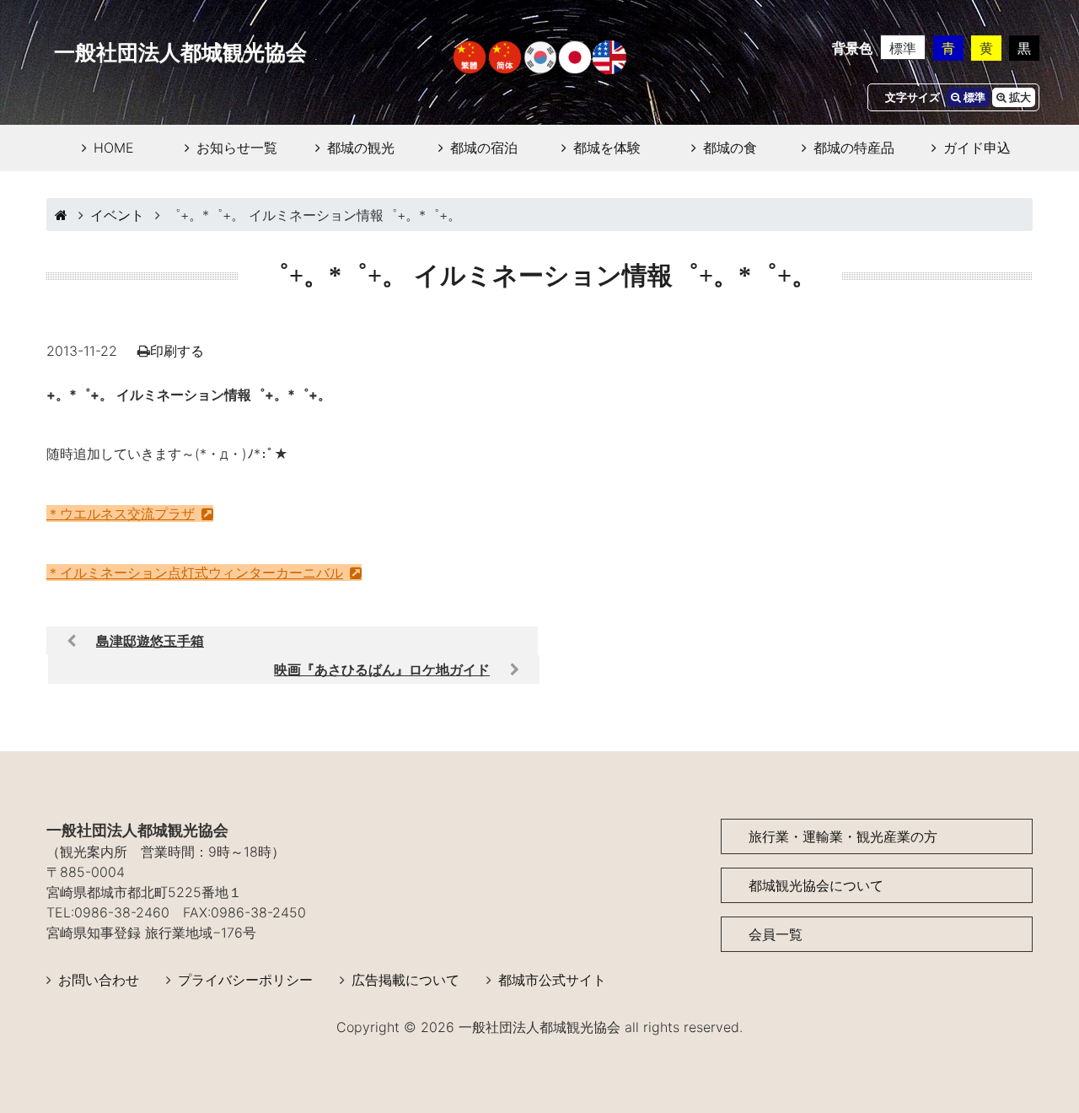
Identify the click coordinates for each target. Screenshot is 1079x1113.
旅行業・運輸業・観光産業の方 (843, 836)
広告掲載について (405, 979)
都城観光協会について (816, 885)
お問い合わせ (98, 979)
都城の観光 (361, 147)
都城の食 (730, 147)
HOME (114, 147)
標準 (902, 48)
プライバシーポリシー (245, 979)
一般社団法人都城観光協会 (180, 52)
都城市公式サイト (552, 979)
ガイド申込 (977, 147)
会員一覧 (776, 934)
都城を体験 (607, 147)
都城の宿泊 (484, 147)
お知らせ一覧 (236, 147)
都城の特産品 (853, 147)
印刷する (177, 350)
